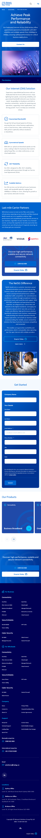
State (6, 457)
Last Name (7, 419)
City (6, 447)
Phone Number (9, 438)
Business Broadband (13, 528)
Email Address (9, 428)
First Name (7, 409)
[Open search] (31, 4)
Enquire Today (30, 834)
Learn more (19, 344)
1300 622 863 (22, 263)
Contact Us (20, 44)
